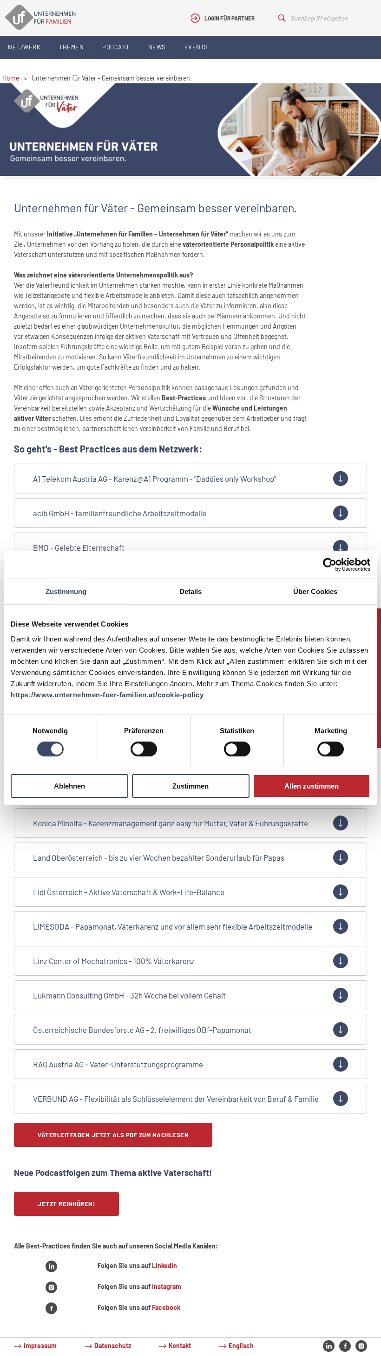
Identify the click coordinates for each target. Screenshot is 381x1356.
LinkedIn (164, 1265)
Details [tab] (190, 591)
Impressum (40, 1345)
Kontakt (180, 1345)
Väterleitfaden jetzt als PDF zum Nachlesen (113, 1135)
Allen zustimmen (311, 786)
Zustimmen (190, 786)
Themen (71, 47)
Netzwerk (24, 47)
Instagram (166, 1286)
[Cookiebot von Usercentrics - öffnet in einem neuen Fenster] (329, 565)
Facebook (166, 1307)
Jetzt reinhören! (66, 1204)
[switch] (144, 749)
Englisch (241, 1345)
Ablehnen (69, 786)
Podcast (116, 47)
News (157, 47)
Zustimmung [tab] (66, 591)
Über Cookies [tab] (315, 591)
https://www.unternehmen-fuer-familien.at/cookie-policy (107, 695)
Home (10, 78)
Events (196, 47)
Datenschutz (112, 1345)
